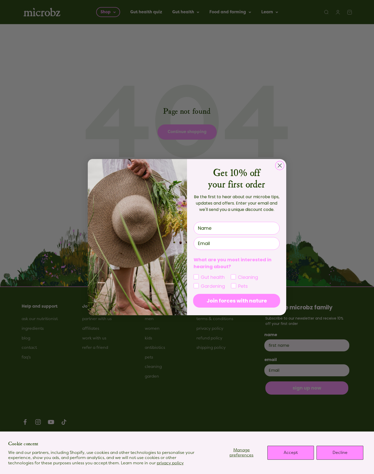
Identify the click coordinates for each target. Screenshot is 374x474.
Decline (340, 452)
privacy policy (170, 463)
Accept (291, 452)
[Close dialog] (279, 165)
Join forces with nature (237, 300)
